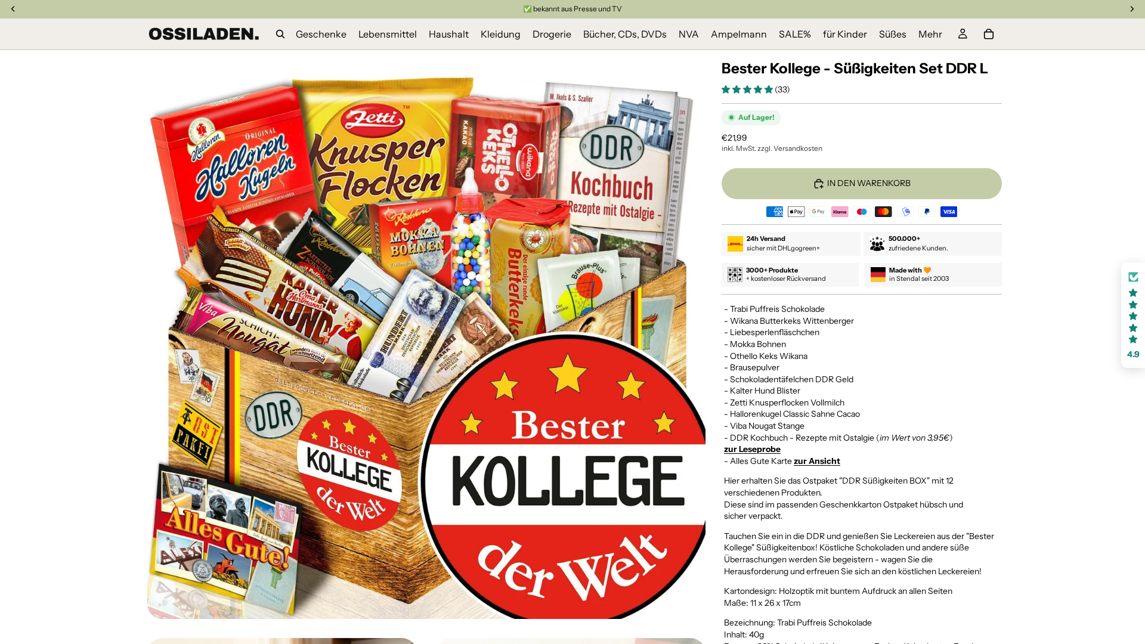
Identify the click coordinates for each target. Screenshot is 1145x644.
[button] (748, 89)
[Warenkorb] (989, 34)
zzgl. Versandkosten (789, 148)
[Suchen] (280, 34)
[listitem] (930, 34)
